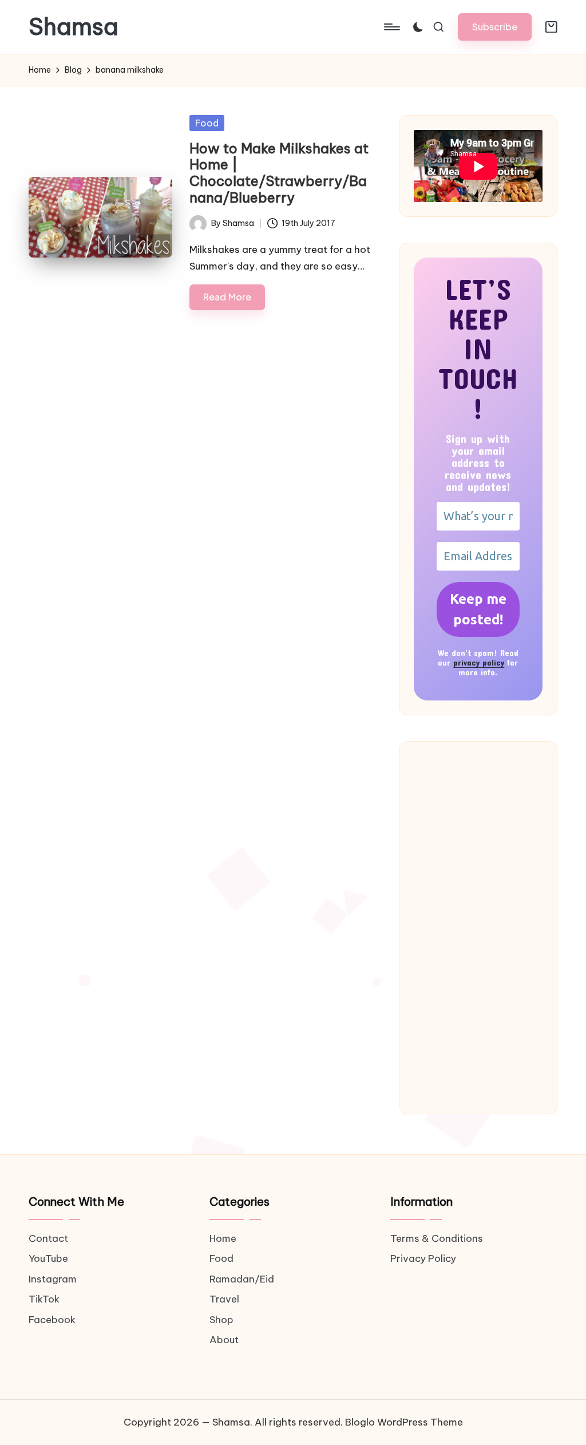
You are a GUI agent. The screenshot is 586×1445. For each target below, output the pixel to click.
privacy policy (478, 662)
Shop (221, 1319)
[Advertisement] (478, 927)
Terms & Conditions (436, 1238)
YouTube (48, 1258)
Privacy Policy (423, 1258)
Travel (224, 1299)
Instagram (53, 1279)
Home (222, 1238)
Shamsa (73, 26)
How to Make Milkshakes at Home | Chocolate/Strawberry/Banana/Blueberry (279, 173)
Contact (48, 1238)
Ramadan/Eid (241, 1279)
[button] (495, 26)
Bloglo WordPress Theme (404, 1422)
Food (207, 123)
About (224, 1339)
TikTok (44, 1299)
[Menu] (391, 27)
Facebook (52, 1319)
